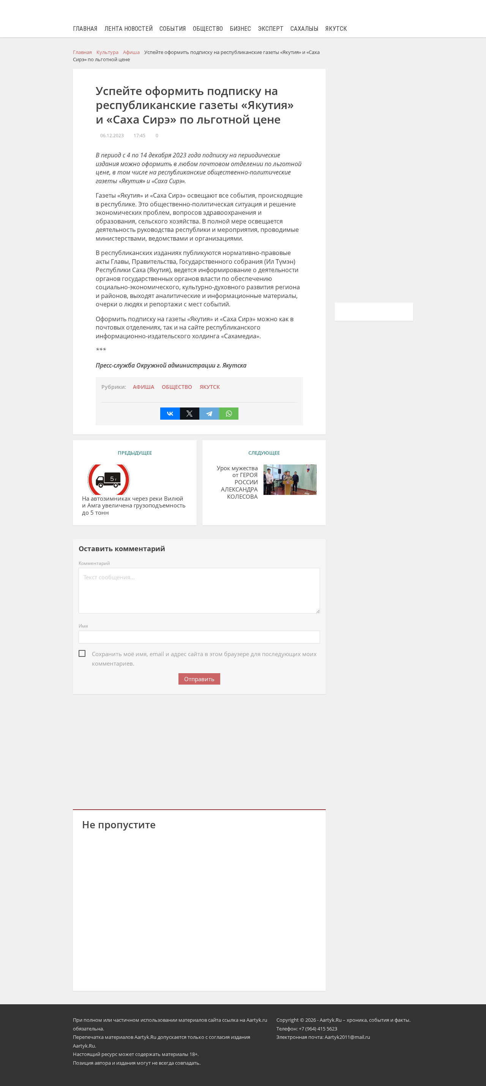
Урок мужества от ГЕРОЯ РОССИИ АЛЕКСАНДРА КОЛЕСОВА (237, 482)
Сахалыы (304, 28)
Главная (85, 28)
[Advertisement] (199, 750)
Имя (83, 626)
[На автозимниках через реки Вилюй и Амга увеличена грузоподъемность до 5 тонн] (108, 480)
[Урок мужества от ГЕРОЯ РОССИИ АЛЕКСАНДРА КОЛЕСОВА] (290, 480)
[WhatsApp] (229, 413)
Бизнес (240, 28)
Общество (208, 28)
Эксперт (271, 28)
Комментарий (94, 563)
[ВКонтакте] (170, 413)
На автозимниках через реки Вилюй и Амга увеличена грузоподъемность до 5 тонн (134, 505)
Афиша (143, 387)
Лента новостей (128, 28)
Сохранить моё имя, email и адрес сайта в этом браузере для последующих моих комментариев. (204, 654)
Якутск (336, 28)
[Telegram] (209, 413)
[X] (190, 413)
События (172, 28)
